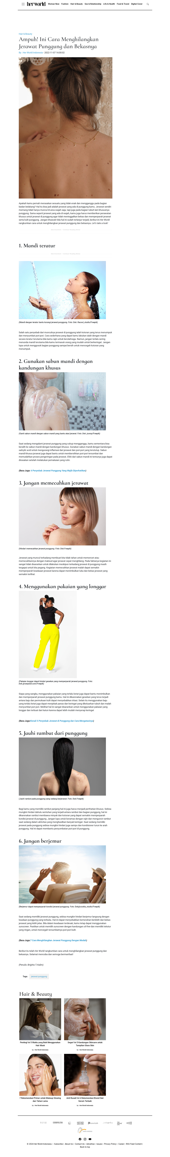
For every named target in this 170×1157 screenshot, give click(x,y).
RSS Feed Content (134, 1144)
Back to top (85, 1147)
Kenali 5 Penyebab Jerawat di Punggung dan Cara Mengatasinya (61, 721)
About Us (69, 1144)
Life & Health (109, 4)
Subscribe (58, 1144)
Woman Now (53, 4)
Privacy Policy (110, 1144)
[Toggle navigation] (23, 4)
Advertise (90, 1144)
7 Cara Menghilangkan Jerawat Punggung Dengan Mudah (58, 940)
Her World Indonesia (41, 1050)
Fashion (64, 4)
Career (121, 1144)
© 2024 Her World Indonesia (39, 1144)
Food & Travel (123, 4)
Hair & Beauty (76, 4)
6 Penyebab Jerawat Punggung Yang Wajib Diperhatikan (58, 470)
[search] (148, 3)
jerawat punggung (39, 976)
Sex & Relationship (93, 4)
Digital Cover (136, 4)
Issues (99, 1144)
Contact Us (79, 1144)
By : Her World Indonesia (31, 52)
